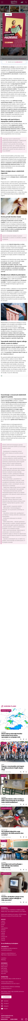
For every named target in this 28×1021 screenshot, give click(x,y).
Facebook (6, 1000)
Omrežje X (6, 1003)
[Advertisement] (14, 609)
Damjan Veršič (4, 964)
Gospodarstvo (4, 928)
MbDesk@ (3, 959)
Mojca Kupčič (4, 966)
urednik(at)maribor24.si (6, 950)
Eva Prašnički (4, 970)
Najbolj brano (13, 1019)
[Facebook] (23, 739)
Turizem (3, 934)
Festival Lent (4, 936)
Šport (2, 926)
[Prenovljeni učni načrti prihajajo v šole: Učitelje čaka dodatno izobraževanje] (14, 849)
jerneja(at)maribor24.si (6, 988)
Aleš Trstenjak (4, 971)
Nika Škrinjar (4, 968)
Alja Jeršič (3, 973)
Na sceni (3, 931)
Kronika (3, 924)
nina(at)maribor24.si (5, 993)
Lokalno (3, 921)
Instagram (6, 1006)
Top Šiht (3, 938)
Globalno (3, 929)
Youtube (6, 1008)
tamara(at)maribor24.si (6, 983)
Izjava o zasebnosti (5, 1017)
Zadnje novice (4, 1019)
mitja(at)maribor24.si (12, 954)
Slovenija (3, 922)
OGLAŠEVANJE (6, 997)
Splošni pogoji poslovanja (7, 1015)
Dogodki (3, 940)
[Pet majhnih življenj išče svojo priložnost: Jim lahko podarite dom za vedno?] (14, 817)
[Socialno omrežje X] (21, 739)
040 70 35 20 (16, 983)
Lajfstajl (3, 933)
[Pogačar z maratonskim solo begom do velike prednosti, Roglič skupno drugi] (14, 751)
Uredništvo (3, 958)
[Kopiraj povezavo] (26, 739)
